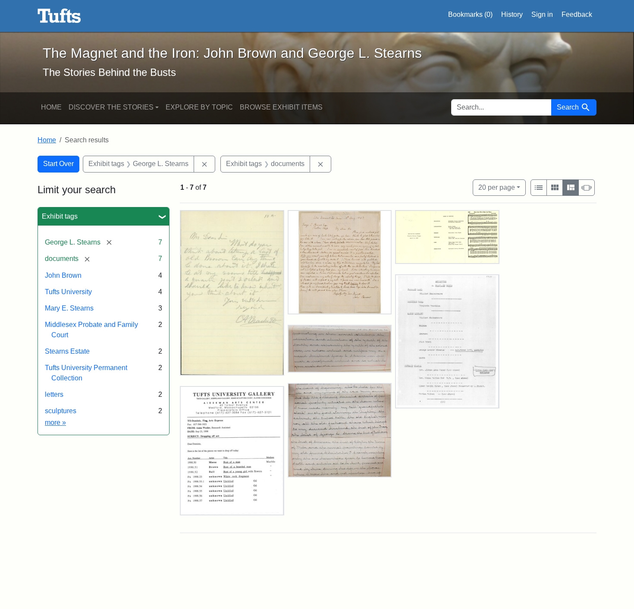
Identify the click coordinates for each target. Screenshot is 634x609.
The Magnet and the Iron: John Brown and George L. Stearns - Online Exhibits (59, 16)
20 (496, 187)
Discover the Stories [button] (111, 107)
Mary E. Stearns (69, 308)
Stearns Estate (67, 351)
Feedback (577, 14)
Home (51, 107)
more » (55, 422)
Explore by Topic (199, 107)
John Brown (63, 275)
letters (54, 394)
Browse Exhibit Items (281, 107)
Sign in (542, 14)
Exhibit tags (60, 216)
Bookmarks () (470, 14)
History (512, 14)
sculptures (60, 410)
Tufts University (68, 291)
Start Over (58, 163)
